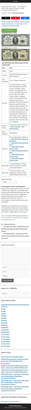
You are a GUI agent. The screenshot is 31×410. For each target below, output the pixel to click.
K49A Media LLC (17, 406)
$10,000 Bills (5, 332)
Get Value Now (9, 30)
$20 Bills (4, 318)
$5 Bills (3, 313)
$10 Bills (3, 316)
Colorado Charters (9, 224)
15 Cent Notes (5, 341)
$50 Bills (4, 320)
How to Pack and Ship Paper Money (12, 357)
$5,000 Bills (5, 330)
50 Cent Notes (5, 346)
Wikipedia (15, 121)
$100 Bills (4, 323)
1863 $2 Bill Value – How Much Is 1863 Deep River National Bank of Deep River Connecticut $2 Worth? (15, 388)
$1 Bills (3, 309)
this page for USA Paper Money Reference (17, 215)
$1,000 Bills (5, 327)
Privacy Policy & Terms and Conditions (10, 401)
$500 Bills (4, 325)
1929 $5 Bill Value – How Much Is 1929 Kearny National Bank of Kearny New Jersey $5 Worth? (15, 236)
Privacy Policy (5, 363)
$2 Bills (3, 311)
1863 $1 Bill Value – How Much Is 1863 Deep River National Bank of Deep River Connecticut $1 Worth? (14, 382)
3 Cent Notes (5, 334)
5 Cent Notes (5, 337)
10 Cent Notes (5, 339)
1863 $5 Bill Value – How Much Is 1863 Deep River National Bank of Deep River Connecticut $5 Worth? (15, 376)
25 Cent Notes (5, 344)
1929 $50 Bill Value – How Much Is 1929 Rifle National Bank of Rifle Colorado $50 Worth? (15, 229)
